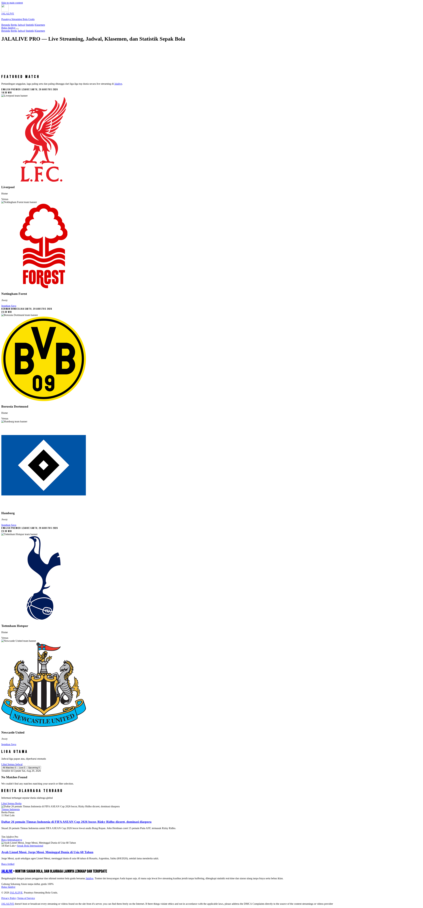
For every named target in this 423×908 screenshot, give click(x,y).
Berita (14, 24)
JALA (7, 871)
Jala (89, 878)
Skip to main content (12, 2)
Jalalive (118, 83)
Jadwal (21, 24)
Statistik (30, 24)
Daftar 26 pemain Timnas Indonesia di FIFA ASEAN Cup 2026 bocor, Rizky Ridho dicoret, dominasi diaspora (76, 821)
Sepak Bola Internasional (30, 845)
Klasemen (40, 24)
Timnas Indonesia (10, 809)
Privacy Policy (9, 898)
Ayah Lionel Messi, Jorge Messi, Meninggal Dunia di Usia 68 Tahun (47, 852)
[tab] (9, 767)
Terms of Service (26, 898)
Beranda (5, 24)
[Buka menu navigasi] (17, 28)
